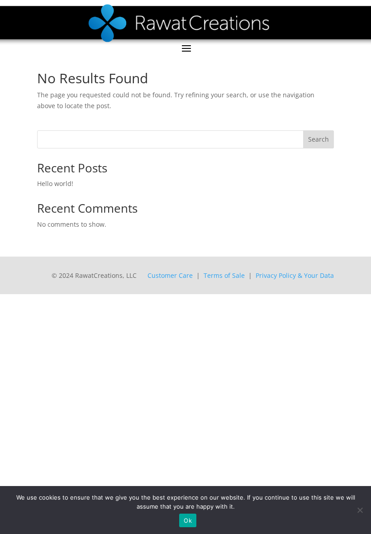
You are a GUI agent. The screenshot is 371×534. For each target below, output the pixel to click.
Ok (188, 520)
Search (318, 139)
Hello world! (55, 183)
